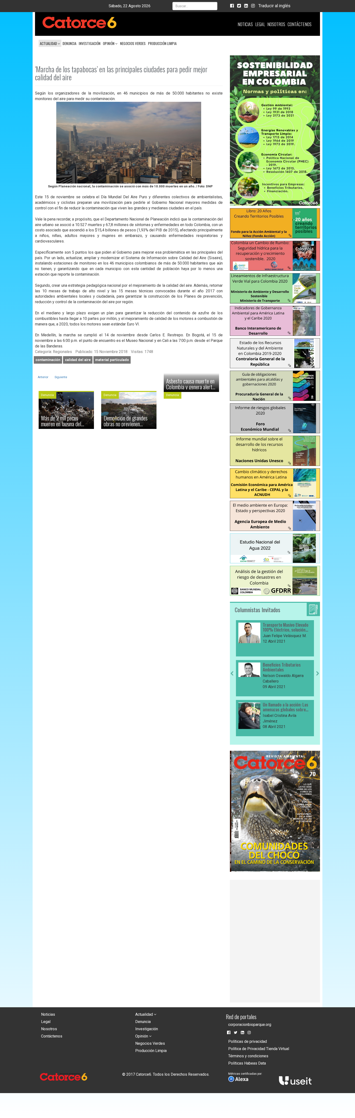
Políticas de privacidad (247, 1041)
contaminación (48, 360)
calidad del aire (78, 360)
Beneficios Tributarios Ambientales (282, 667)
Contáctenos (300, 24)
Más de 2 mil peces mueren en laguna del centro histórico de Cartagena (61, 421)
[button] (232, 704)
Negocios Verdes (133, 43)
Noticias (245, 24)
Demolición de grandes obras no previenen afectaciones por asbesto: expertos (129, 421)
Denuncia (69, 43)
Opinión (109, 43)
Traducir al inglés (274, 5)
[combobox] (194, 6)
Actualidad (49, 43)
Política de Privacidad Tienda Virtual (258, 1048)
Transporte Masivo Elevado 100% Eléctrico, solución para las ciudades (285, 627)
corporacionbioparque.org (249, 1024)
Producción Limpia (162, 43)
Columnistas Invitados (257, 609)
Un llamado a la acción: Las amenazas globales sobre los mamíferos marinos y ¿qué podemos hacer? (285, 707)
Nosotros (276, 24)
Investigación (89, 43)
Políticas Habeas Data (247, 1063)
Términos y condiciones (248, 1056)
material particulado (112, 360)
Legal (260, 24)
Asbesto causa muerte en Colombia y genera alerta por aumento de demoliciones (190, 384)
